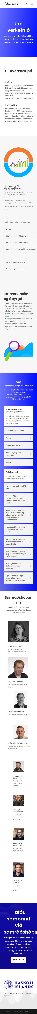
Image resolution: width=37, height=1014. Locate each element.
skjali (7, 316)
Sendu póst (18, 960)
